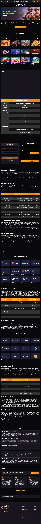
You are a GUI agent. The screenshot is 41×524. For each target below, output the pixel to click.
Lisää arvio (35, 472)
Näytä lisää (20, 490)
